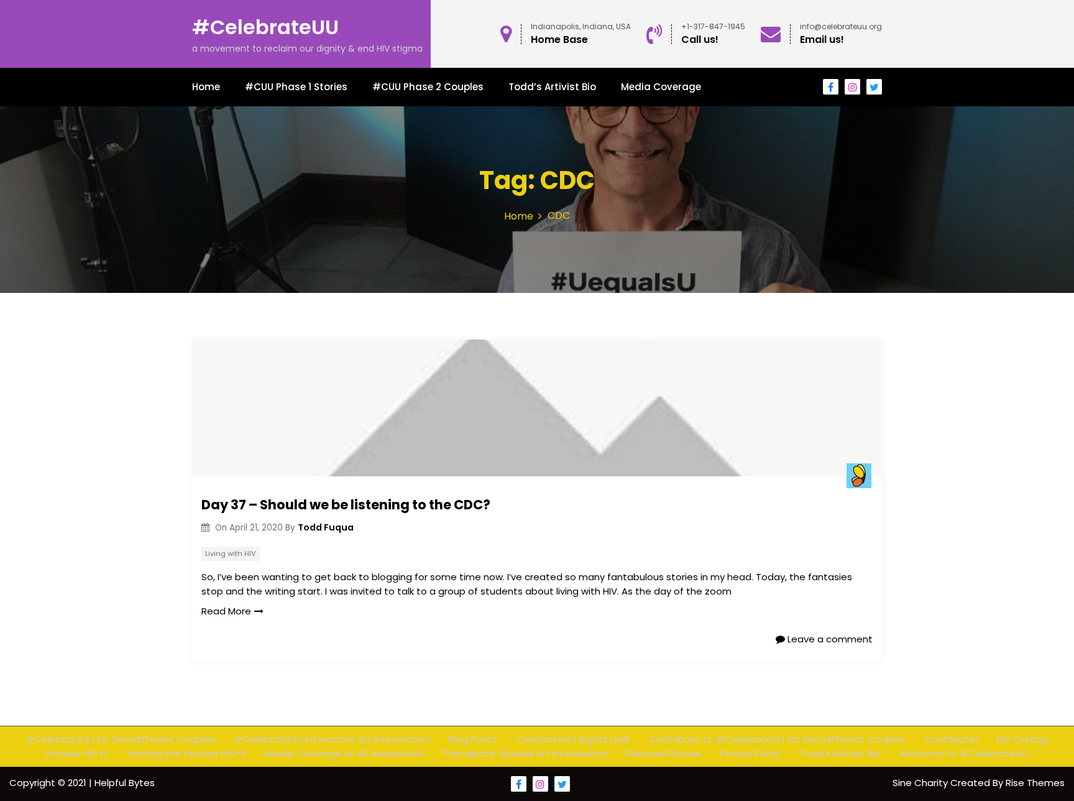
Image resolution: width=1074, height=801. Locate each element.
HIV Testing (1022, 739)
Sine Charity (921, 782)
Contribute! (951, 739)
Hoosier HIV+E (78, 753)
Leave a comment (829, 639)
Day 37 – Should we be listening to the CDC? (345, 505)
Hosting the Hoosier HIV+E (186, 753)
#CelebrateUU (265, 27)
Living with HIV (230, 553)
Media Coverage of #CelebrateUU (345, 753)
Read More (226, 611)
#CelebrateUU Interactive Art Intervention (332, 739)
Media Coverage (661, 86)
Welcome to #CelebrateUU (963, 753)
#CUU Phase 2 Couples (428, 86)
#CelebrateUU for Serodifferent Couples (121, 739)
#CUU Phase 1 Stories (296, 86)
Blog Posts (473, 739)
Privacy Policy (750, 753)
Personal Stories (663, 753)
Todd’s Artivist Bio (552, 86)
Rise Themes (1035, 782)
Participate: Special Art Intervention (526, 753)
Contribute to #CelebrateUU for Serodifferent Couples (777, 739)
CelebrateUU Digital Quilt (573, 739)
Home (206, 86)
